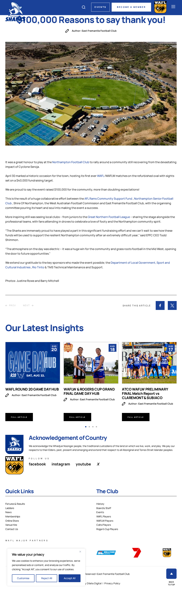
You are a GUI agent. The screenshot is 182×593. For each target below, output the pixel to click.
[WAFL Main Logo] (160, 7)
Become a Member (131, 7)
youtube (83, 464)
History (100, 503)
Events (100, 7)
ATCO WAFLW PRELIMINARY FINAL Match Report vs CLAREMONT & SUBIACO (145, 393)
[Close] (81, 551)
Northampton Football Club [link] (71, 162)
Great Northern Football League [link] (109, 217)
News (8, 512)
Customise (23, 578)
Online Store (12, 520)
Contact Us (11, 529)
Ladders (9, 508)
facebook (37, 464)
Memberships (12, 516)
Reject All (46, 578)
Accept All (69, 578)
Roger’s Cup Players (107, 529)
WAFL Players (103, 516)
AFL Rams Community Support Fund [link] (108, 199)
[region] (46, 567)
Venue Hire (11, 524)
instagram (61, 464)
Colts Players (103, 524)
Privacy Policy (112, 583)
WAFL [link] (101, 176)
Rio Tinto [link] (38, 267)
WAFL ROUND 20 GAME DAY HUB (32, 389)
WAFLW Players (104, 520)
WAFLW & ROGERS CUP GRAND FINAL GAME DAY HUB (89, 391)
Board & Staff (103, 508)
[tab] (85, 426)
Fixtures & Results (15, 503)
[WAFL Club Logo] (15, 11)
